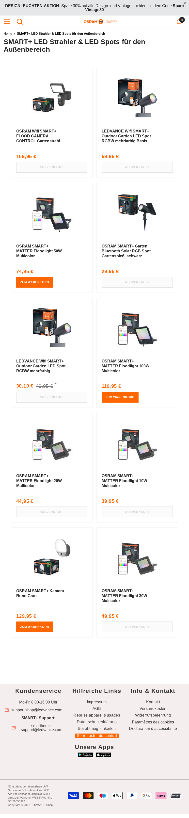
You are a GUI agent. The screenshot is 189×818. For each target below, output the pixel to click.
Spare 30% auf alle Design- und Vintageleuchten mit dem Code (94, 8)
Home (8, 33)
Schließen (185, 3)
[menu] (7, 22)
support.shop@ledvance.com (36, 710)
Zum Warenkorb (34, 282)
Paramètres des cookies (153, 722)
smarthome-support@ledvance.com (41, 728)
